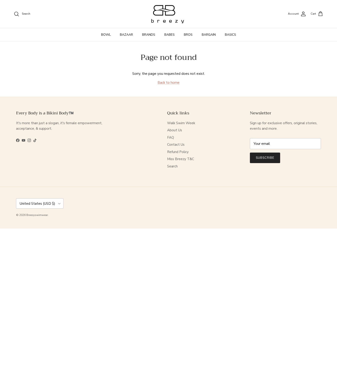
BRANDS (148, 34)
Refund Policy (178, 152)
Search (172, 166)
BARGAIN (209, 34)
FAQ (170, 137)
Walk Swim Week (181, 123)
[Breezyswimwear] (168, 14)
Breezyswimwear (37, 215)
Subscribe (265, 158)
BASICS (230, 34)
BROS (188, 34)
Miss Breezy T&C (180, 159)
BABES (169, 34)
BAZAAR (126, 34)
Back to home (168, 82)
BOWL (106, 34)
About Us (174, 130)
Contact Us (176, 144)
